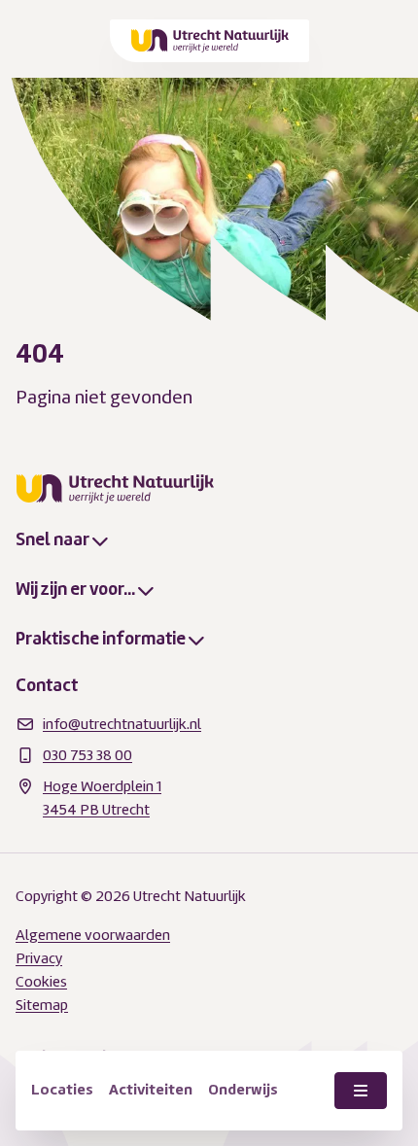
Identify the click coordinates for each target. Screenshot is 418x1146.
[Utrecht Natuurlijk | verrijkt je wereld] (210, 40)
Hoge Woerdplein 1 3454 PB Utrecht (102, 798)
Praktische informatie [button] (101, 638)
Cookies (41, 981)
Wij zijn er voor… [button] (75, 589)
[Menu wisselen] (360, 1090)
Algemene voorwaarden (93, 935)
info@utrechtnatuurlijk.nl (122, 724)
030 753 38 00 (87, 755)
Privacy (39, 958)
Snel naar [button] (52, 539)
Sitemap (42, 1005)
